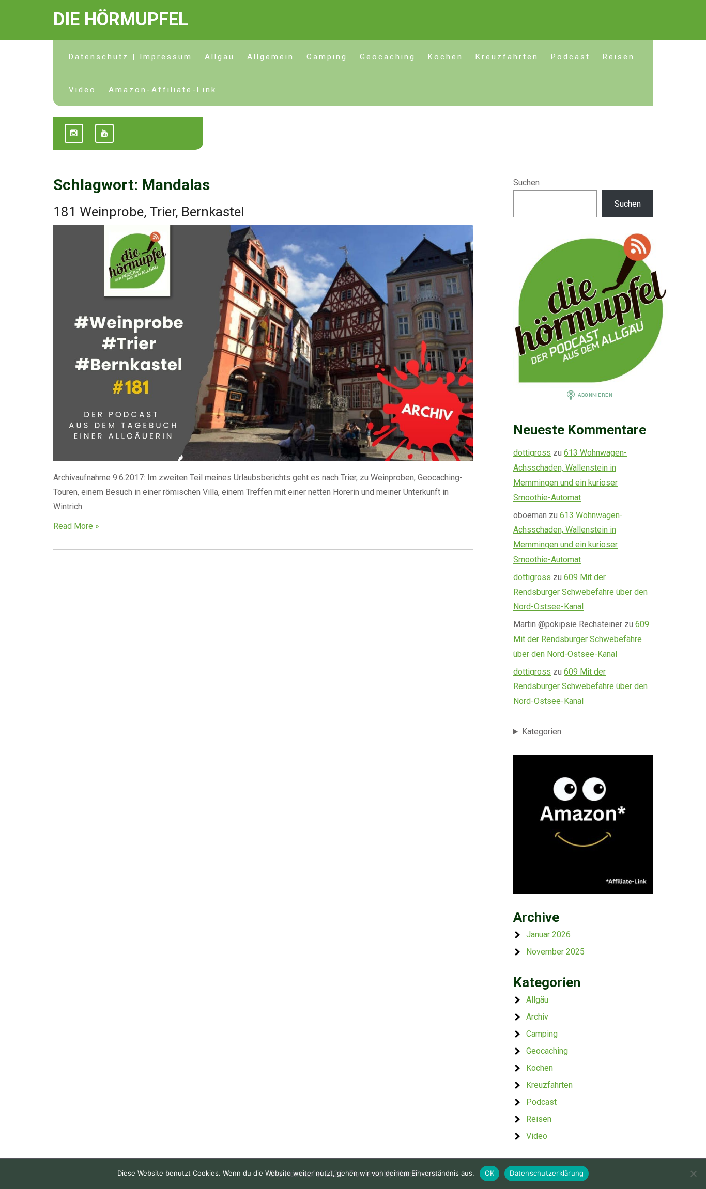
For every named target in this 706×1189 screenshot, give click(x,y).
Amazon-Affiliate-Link (163, 90)
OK (490, 1173)
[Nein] (693, 1173)
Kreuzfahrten (507, 56)
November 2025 (555, 952)
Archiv (537, 1017)
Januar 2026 (548, 935)
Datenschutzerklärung (547, 1173)
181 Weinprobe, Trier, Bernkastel (148, 212)
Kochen (445, 56)
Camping (326, 56)
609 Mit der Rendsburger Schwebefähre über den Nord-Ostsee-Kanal (580, 592)
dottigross (532, 453)
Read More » (76, 526)
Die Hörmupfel (120, 19)
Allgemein (270, 56)
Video (82, 90)
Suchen (526, 182)
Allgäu (220, 56)
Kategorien (541, 732)
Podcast (570, 56)
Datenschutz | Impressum (130, 56)
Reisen (619, 56)
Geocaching (388, 56)
